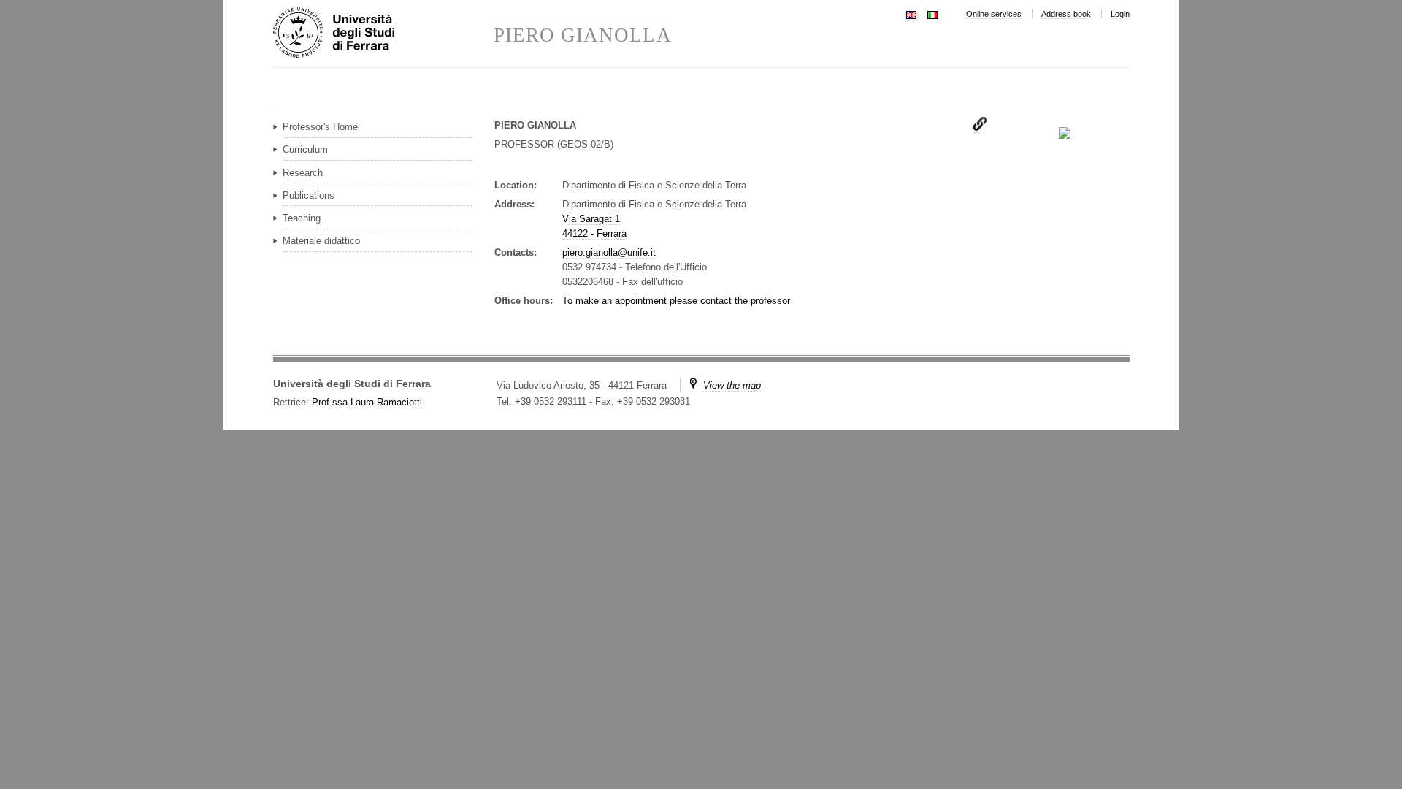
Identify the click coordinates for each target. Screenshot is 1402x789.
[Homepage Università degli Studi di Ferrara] (383, 33)
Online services (994, 13)
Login (1120, 13)
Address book (1066, 13)
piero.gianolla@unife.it (609, 252)
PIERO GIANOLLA (583, 35)
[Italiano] (932, 13)
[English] (911, 13)
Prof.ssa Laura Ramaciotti (367, 402)
